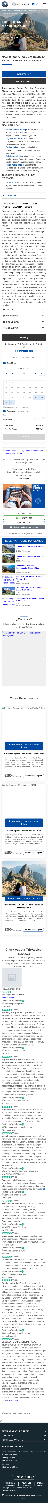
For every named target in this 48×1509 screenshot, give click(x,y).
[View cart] (38, 4)
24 (12, 397)
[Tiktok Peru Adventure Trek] (33, 1477)
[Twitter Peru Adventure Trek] (18, 1477)
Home (4, 11)
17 (12, 392)
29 (42, 397)
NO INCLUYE (12, 316)
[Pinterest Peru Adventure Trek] (22, 1477)
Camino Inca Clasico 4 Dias (30, 556)
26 (24, 397)
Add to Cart (24, 437)
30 (6, 402)
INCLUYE (10, 310)
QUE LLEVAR (12, 322)
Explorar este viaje (32, 776)
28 (36, 397)
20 (30, 392)
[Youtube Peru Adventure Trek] (28, 1477)
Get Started (24, 478)
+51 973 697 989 (25, 518)
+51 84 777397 (25, 523)
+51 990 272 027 (25, 513)
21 (36, 392)
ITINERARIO (11, 195)
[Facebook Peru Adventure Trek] (15, 1477)
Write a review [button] (8, 998)
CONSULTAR (12, 328)
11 (18, 387)
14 (36, 387)
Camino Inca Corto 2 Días (29, 546)
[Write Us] (33, 4)
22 (42, 392)
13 (30, 387)
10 (12, 387)
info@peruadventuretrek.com (25, 527)
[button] (43, 659)
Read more (14, 1401)
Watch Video (23, 74)
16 (6, 392)
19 (24, 392)
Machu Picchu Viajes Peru (17, 11)
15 (42, 387)
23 (6, 397)
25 (18, 397)
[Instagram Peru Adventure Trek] (25, 1477)
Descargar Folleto (23, 81)
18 (18, 392)
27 (30, 397)
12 (24, 387)
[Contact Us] (28, 4)
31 (12, 402)
